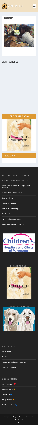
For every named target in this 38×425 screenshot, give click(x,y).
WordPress (19, 419)
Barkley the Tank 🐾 (9, 405)
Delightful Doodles (9, 367)
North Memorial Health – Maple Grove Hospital (16, 187)
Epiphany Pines (7, 198)
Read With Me (7, 357)
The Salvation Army (9, 214)
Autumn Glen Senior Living (11, 219)
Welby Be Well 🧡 (8, 400)
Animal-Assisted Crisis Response (14, 362)
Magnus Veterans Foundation (13, 224)
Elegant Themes (18, 417)
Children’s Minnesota (9, 203)
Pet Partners (6, 352)
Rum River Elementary (10, 209)
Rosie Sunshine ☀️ (8, 389)
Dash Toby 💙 (7, 394)
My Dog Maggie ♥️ (9, 384)
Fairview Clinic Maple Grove (12, 193)
